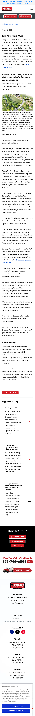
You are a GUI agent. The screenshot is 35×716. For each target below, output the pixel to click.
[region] (16, 700)
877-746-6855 (14, 561)
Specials (25, 3)
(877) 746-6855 (11, 16)
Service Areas (28, 1)
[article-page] (29, 421)
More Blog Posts (11, 393)
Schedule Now (26, 16)
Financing (19, 1)
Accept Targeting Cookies (16, 706)
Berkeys (5, 24)
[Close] (30, 686)
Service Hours (11, 3)
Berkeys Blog (13, 24)
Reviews (19, 3)
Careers (12, 1)
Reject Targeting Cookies (16, 710)
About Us (5, 1)
